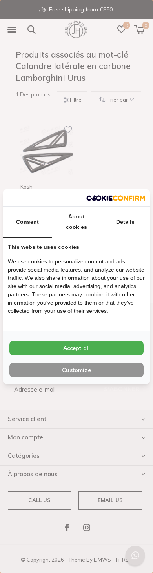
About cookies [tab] (76, 221)
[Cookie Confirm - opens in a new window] (115, 197)
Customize (76, 370)
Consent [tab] (27, 222)
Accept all (76, 348)
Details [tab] (125, 222)
